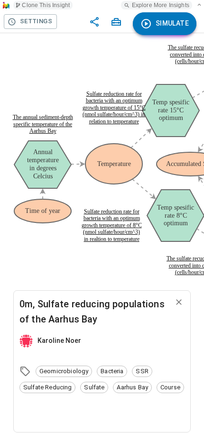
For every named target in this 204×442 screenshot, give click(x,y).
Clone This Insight (46, 5)
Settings (36, 21)
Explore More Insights (160, 5)
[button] (64, 371)
